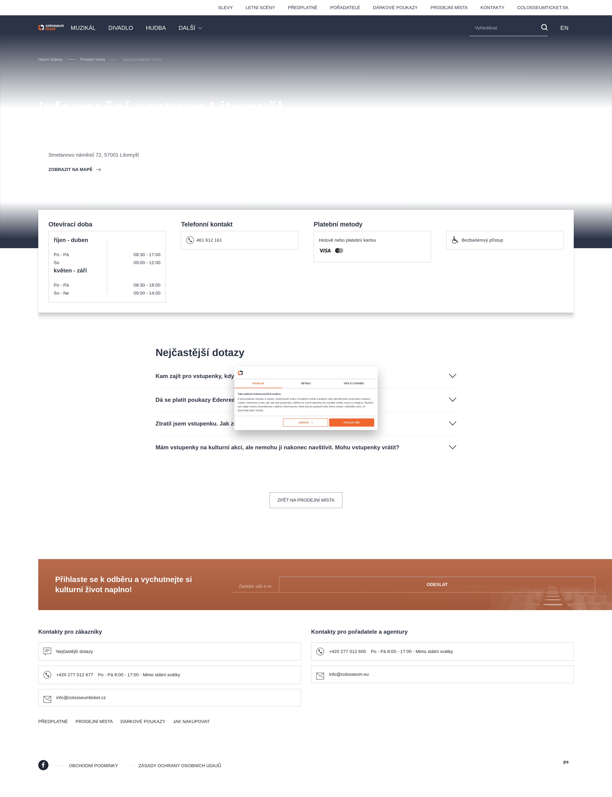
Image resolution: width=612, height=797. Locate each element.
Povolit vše (352, 422)
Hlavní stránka (50, 59)
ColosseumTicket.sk (543, 7)
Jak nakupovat (191, 721)
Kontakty (492, 7)
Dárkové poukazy (395, 7)
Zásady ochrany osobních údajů (179, 765)
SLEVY (225, 7)
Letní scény (260, 7)
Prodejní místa (449, 7)
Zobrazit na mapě (70, 169)
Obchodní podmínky (93, 765)
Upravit (304, 422)
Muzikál (83, 28)
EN (564, 28)
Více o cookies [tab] (354, 383)
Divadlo (120, 28)
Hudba (156, 28)
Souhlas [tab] (258, 383)
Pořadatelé (345, 7)
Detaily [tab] (306, 383)
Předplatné (302, 7)
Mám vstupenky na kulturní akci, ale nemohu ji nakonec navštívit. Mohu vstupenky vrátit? (277, 447)
